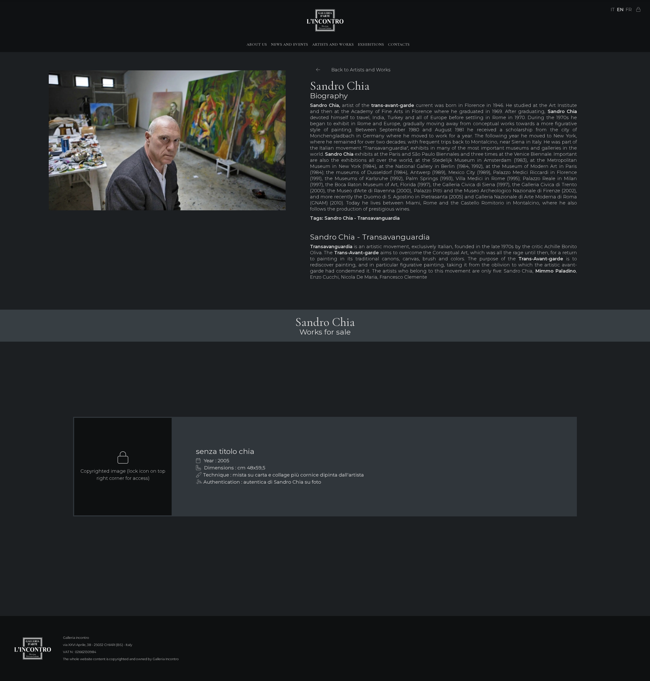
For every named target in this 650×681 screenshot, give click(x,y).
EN (620, 9)
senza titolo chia (225, 451)
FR (629, 9)
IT (613, 9)
